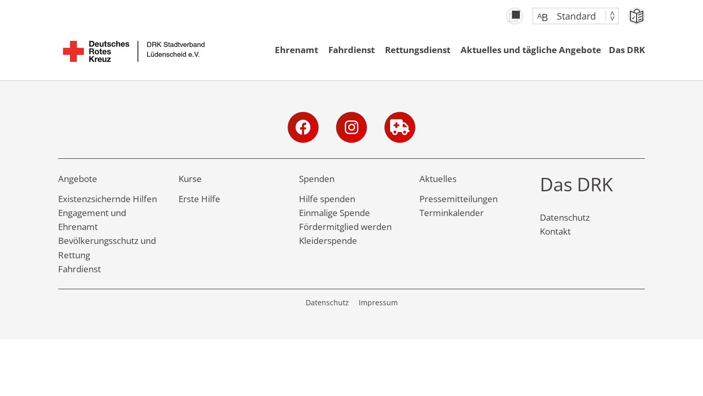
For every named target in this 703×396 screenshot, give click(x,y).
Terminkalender (451, 213)
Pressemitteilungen (458, 199)
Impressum (378, 302)
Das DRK (627, 50)
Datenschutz (565, 217)
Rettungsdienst (417, 50)
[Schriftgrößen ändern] (570, 16)
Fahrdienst (351, 50)
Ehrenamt (296, 50)
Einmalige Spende (334, 213)
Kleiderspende (328, 240)
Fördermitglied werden (345, 227)
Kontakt (555, 231)
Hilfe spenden (327, 199)
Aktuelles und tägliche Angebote (531, 50)
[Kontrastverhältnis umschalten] (514, 16)
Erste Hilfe (199, 199)
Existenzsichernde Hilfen (107, 199)
